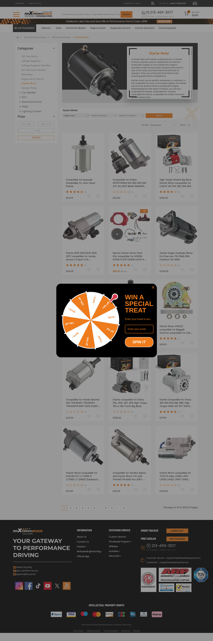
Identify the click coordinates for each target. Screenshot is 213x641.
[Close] (153, 287)
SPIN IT (139, 342)
